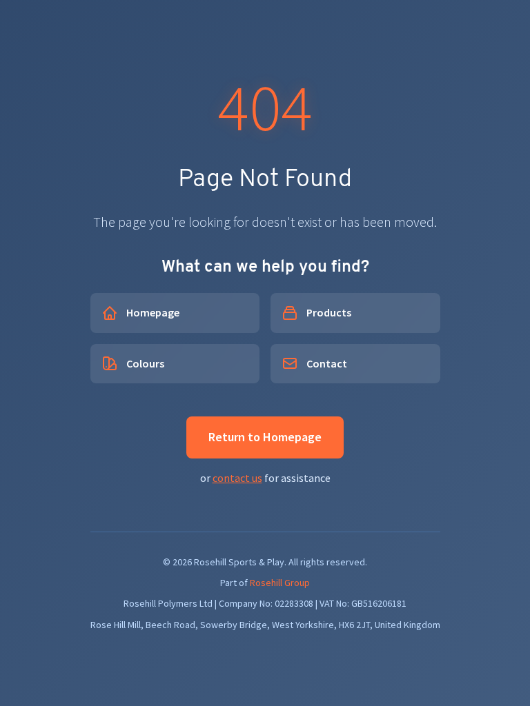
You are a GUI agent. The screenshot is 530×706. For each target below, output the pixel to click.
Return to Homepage (265, 437)
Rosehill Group (280, 582)
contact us (237, 478)
